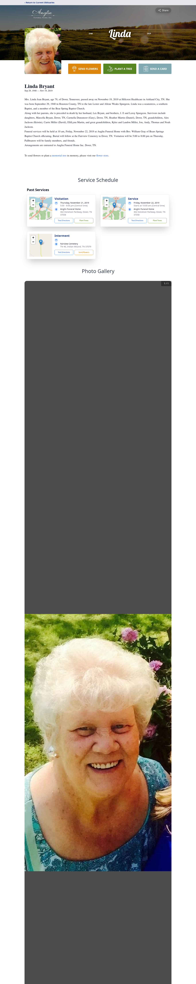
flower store (102, 155)
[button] (41, 205)
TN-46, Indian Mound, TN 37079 (75, 246)
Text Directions (64, 220)
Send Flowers (84, 252)
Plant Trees (83, 220)
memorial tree (59, 155)
